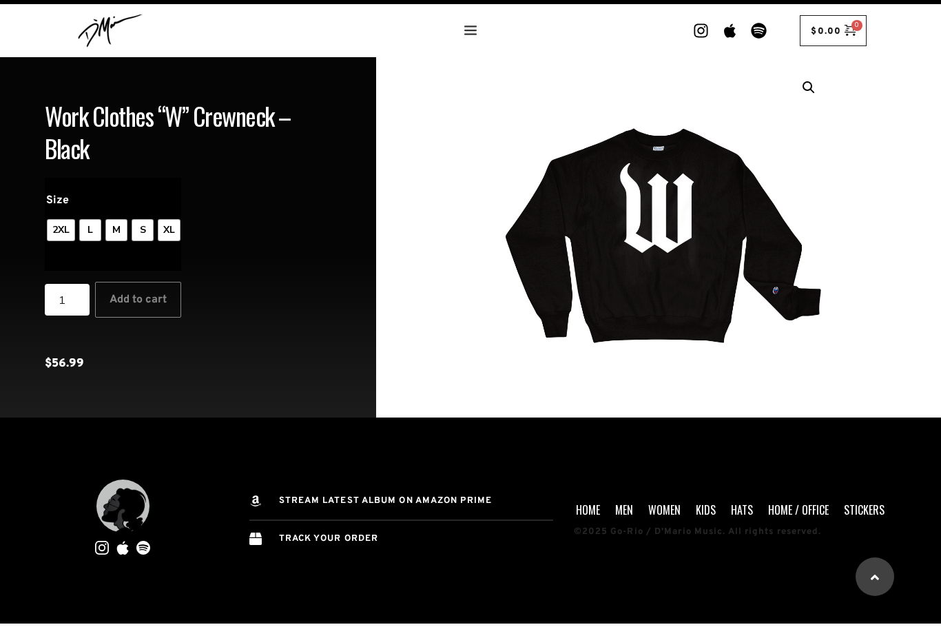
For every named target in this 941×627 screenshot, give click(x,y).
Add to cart (138, 300)
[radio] (61, 230)
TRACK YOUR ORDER (329, 538)
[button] (808, 87)
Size (57, 200)
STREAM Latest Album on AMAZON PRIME (386, 500)
